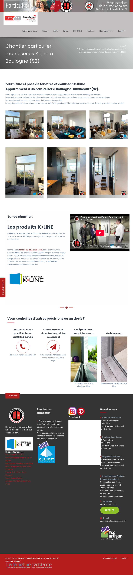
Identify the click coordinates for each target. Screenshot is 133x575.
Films (65, 31)
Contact (121, 31)
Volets (55, 31)
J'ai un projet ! (2, 287)
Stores (45, 31)
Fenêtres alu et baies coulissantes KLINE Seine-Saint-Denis (18, 481)
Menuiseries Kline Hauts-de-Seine (19, 463)
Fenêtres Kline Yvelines (14, 455)
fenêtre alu (23, 250)
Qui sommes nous (29, 31)
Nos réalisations (105, 31)
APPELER (109, 510)
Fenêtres (90, 31)
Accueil (123, 46)
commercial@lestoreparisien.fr (113, 521)
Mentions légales (110, 558)
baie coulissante (35, 250)
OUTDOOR (77, 31)
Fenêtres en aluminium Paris (17, 570)
